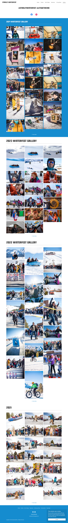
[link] (9, 2)
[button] (34, 134)
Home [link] (38, 2)
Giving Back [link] (59, 2)
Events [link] (42, 2)
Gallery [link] (64, 2)
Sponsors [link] (53, 2)
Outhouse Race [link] (37, 508)
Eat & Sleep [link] (47, 2)
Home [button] (19, 508)
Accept (57, 519)
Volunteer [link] (48, 508)
